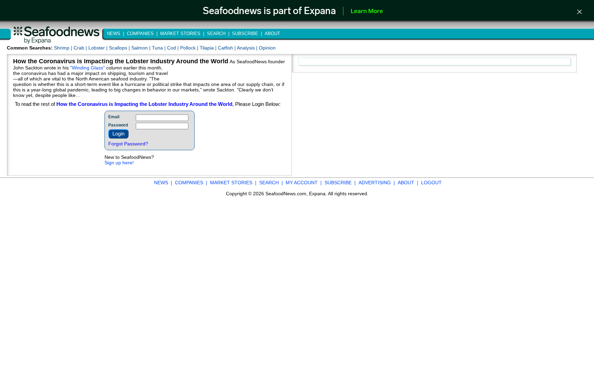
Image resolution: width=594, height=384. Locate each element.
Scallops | (120, 48)
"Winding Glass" (87, 67)
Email (113, 116)
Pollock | (190, 48)
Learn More (367, 12)
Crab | (81, 48)
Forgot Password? (128, 143)
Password (118, 125)
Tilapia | (209, 48)
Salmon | (141, 48)
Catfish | (227, 48)
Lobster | (98, 48)
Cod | (173, 48)
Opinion (267, 48)
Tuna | (159, 48)
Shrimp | (64, 48)
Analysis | (248, 48)
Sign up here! (119, 162)
